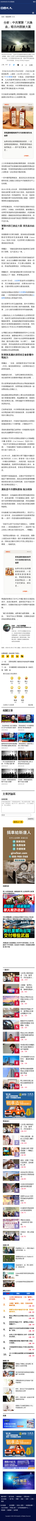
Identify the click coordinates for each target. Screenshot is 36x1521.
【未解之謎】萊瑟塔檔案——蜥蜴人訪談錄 (26, 1150)
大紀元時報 (4, 1507)
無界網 (16, 1510)
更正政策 (11, 1496)
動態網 (9, 1510)
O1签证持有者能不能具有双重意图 (27, 1185)
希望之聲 (12, 1507)
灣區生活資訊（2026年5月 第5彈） (26, 1222)
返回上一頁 (18, 822)
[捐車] (19, 1117)
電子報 (12, 1499)
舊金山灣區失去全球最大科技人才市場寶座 (26, 999)
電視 (2, 1501)
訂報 (32, 1499)
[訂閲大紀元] (19, 1428)
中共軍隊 (8, 77)
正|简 (31, 65)
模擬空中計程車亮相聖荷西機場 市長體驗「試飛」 (27, 1023)
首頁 (2, 17)
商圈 (17, 1499)
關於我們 (3, 1496)
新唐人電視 (20, 1505)
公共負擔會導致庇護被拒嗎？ (25, 1281)
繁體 (34, 2)
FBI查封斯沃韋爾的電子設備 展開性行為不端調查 (27, 1047)
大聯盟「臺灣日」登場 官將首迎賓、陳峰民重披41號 (27, 987)
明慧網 (3, 1510)
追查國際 (11, 1505)
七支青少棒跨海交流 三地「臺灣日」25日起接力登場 (27, 975)
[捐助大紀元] (19, 1468)
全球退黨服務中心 (23, 1507)
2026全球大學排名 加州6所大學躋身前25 (27, 1174)
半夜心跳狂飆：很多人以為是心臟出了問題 (26, 1139)
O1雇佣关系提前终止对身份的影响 (27, 1209)
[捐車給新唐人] (19, 883)
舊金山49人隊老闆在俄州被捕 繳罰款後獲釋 (27, 1035)
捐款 (22, 1499)
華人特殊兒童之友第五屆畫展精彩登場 (26, 1083)
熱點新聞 (8, 17)
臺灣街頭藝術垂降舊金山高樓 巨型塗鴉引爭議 (27, 1071)
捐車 (27, 1499)
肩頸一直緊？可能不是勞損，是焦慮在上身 (26, 1162)
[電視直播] (19, 1489)
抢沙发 (30, 705)
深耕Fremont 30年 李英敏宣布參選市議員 (27, 1198)
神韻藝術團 (29, 1505)
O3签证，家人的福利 (27, 1233)
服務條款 (19, 1496)
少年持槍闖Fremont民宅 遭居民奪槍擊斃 (27, 1059)
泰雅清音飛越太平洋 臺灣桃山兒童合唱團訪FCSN (26, 1011)
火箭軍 (17, 281)
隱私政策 (26, 1496)
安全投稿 (3, 1499)
